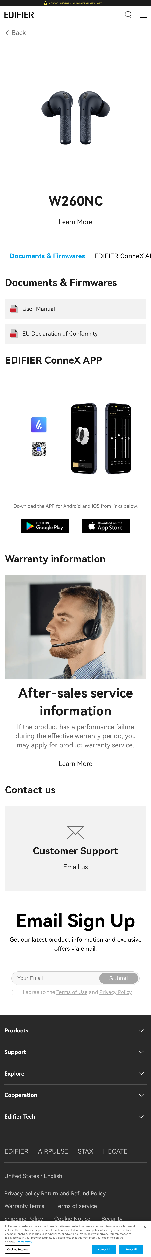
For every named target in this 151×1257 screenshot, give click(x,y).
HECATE (115, 1151)
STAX (85, 1151)
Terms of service (76, 1206)
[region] (75, 1239)
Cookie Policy (24, 1241)
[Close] (144, 1226)
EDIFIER (16, 1151)
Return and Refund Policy (73, 1193)
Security (112, 1219)
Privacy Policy (115, 992)
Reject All (130, 1249)
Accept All (104, 1249)
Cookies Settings (17, 1249)
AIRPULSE (53, 1151)
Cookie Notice (72, 1219)
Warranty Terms (24, 1206)
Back (18, 32)
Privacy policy (22, 1193)
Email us (75, 867)
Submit (118, 978)
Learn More (102, 3)
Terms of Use (71, 992)
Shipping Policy (23, 1219)
